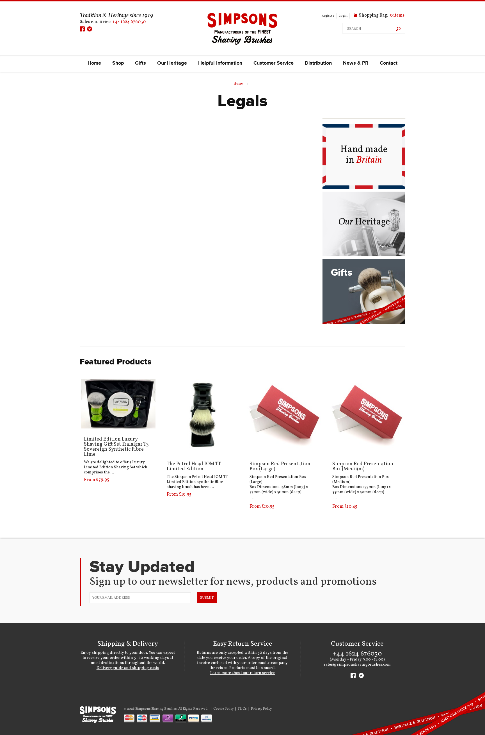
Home (94, 63)
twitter (89, 28)
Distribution (318, 63)
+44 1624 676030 (129, 22)
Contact (388, 63)
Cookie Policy (223, 709)
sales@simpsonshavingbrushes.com (357, 664)
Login (342, 15)
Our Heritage (172, 63)
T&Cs (242, 709)
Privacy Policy (261, 709)
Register (327, 15)
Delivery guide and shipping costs (128, 668)
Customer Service (273, 63)
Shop (118, 63)
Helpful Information (220, 63)
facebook (82, 28)
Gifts (140, 63)
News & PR (356, 63)
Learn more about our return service (242, 673)
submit (207, 597)
